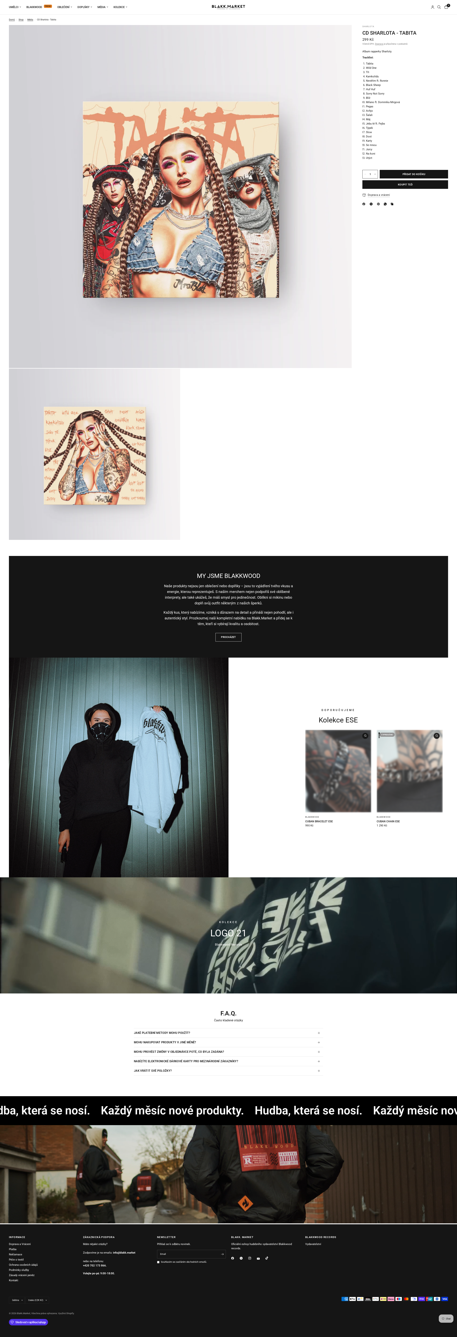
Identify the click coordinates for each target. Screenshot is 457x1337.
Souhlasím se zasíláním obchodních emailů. (184, 1262)
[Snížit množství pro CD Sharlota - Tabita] (365, 174)
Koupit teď (405, 184)
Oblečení (63, 7)
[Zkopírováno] (393, 204)
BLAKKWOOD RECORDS (321, 1237)
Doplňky (83, 7)
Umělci (13, 7)
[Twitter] (244, 1258)
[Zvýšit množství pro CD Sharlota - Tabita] (375, 174)
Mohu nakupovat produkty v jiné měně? (165, 1042)
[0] (445, 7)
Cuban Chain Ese (388, 821)
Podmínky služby (19, 1270)
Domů (12, 19)
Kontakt (13, 1280)
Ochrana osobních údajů (23, 1264)
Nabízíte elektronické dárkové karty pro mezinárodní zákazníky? (186, 1061)
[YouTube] (261, 1259)
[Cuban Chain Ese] (410, 771)
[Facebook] (235, 1258)
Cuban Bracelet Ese (319, 821)
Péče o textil (16, 1259)
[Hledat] (439, 7)
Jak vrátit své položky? (153, 1070)
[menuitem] (16, 7)
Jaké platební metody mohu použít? (162, 1033)
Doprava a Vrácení (20, 1244)
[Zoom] (344, 32)
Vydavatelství (313, 1244)
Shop (21, 19)
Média (101, 7)
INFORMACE (17, 1237)
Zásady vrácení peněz (21, 1275)
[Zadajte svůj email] (222, 1254)
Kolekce (119, 7)
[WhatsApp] (386, 204)
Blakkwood (34, 7)
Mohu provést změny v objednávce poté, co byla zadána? (179, 1051)
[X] (372, 204)
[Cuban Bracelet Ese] (338, 771)
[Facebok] (364, 204)
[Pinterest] (379, 204)
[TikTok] (269, 1258)
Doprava (379, 44)
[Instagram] (252, 1258)
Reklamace (15, 1254)
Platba (12, 1249)
